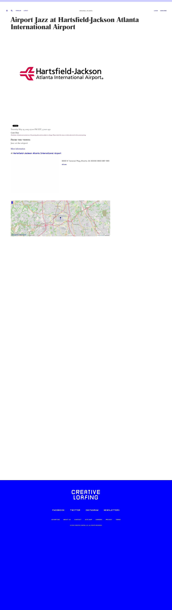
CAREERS (99, 519)
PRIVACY (109, 519)
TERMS (118, 519)
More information (18, 149)
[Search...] (11, 10)
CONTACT (77, 519)
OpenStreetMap (101, 235)
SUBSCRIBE (163, 10)
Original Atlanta (86, 10)
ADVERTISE (55, 519)
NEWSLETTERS (112, 510)
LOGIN (156, 10)
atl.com (64, 164)
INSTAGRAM (92, 510)
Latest (26, 10)
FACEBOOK (58, 510)
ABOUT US (67, 519)
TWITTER (75, 510)
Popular (18, 10)
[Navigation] (6, 10)
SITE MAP (88, 519)
